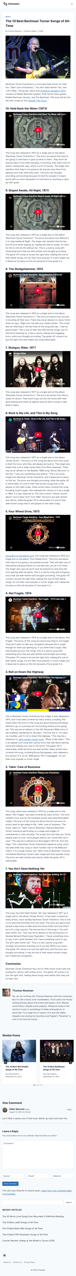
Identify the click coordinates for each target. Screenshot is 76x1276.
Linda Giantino (13, 1074)
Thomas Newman (15, 31)
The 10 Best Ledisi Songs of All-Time (20, 1222)
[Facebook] (4, 1255)
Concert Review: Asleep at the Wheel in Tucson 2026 (28, 1240)
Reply (69, 1109)
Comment (9, 1143)
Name (7, 1176)
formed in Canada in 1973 (53, 91)
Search (69, 1202)
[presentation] (19, 1051)
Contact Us (17, 1262)
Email (31, 1176)
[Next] (70, 1061)
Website (57, 1176)
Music (8, 17)
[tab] (34, 1085)
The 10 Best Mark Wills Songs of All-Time (22, 1228)
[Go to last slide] (5, 1061)
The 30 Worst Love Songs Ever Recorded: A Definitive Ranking (33, 1216)
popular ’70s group (37, 100)
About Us (7, 1262)
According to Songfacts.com (20, 556)
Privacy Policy (29, 1262)
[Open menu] (72, 3)
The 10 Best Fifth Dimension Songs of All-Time (25, 1234)
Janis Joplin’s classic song (31, 739)
